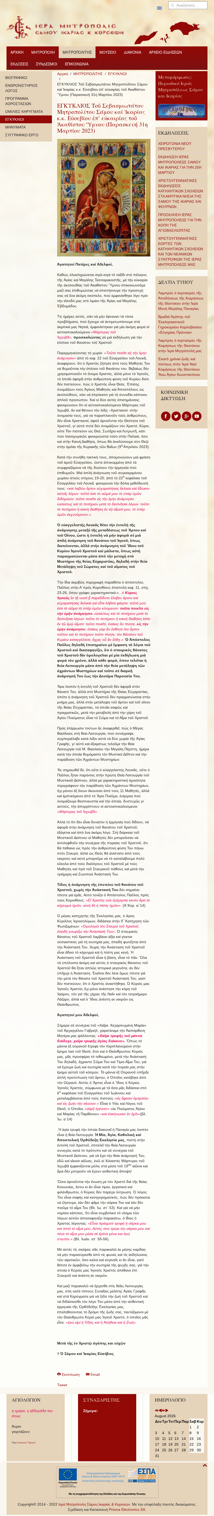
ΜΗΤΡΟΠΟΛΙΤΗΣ (77, 52)
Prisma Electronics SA (127, 1509)
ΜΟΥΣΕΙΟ (107, 52)
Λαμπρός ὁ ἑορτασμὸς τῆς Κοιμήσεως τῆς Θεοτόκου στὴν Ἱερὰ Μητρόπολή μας (180, 345)
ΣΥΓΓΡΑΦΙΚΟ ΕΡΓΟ (21, 135)
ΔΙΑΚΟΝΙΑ (132, 52)
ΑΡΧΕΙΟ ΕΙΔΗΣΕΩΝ (165, 52)
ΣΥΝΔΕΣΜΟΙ (46, 63)
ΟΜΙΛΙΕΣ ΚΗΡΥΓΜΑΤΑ (24, 111)
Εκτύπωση (71, 1374)
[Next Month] (166, 1411)
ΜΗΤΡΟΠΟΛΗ (43, 52)
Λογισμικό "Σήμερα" (26, 1442)
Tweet (62, 1385)
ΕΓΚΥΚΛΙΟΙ (117, 74)
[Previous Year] (156, 1411)
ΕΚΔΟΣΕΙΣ (19, 63)
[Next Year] (163, 1411)
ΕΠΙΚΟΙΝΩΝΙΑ (76, 63)
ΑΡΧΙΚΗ (16, 52)
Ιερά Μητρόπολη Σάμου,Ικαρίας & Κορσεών (94, 1504)
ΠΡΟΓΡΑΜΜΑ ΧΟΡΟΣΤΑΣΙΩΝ (18, 101)
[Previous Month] (160, 1411)
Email (95, 1374)
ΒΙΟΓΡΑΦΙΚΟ (16, 78)
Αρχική (62, 74)
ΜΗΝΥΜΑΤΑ (15, 127)
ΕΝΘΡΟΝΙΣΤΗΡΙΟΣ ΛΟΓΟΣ (21, 88)
